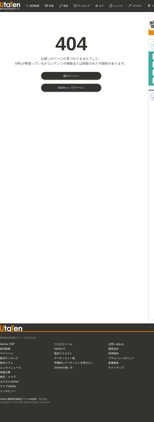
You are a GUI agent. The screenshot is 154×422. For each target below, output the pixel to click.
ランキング (83, 5)
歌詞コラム (6, 362)
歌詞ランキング (9, 358)
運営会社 (113, 348)
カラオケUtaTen (9, 381)
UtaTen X (59, 348)
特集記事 (5, 372)
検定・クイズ (8, 376)
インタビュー (8, 391)
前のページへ (71, 75)
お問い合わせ (116, 344)
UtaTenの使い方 (63, 367)
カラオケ (137, 5)
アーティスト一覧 (64, 358)
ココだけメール (63, 344)
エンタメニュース (10, 367)
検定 (65, 5)
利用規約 (113, 353)
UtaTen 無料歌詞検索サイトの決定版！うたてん (23, 399)
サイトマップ (116, 367)
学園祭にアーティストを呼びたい (73, 362)
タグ (101, 5)
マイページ (6, 353)
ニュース (117, 5)
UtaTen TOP (7, 344)
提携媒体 (113, 362)
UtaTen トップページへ (71, 87)
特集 (51, 5)
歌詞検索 (34, 5)
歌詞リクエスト (63, 353)
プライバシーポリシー (121, 358)
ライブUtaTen (8, 386)
